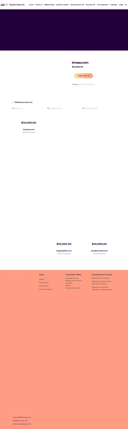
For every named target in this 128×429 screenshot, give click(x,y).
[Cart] (126, 4)
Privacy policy (43, 282)
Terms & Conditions (45, 289)
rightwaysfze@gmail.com (21, 424)
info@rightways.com (20, 421)
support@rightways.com (21, 417)
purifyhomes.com (99, 251)
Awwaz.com (28, 129)
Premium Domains (86, 84)
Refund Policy (43, 286)
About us (42, 279)
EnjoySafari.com (64, 251)
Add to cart (82, 76)
